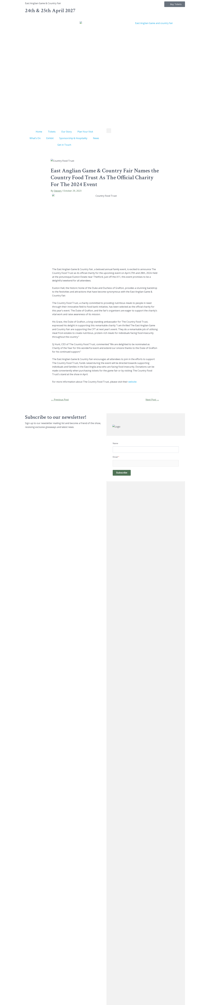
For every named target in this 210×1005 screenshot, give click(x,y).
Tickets (52, 131)
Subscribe (121, 472)
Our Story (66, 131)
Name (115, 443)
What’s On (35, 138)
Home (39, 131)
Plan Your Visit (85, 131)
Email (116, 457)
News (96, 138)
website (132, 381)
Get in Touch (64, 144)
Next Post (152, 399)
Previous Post (60, 399)
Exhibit (50, 138)
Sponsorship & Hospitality (73, 138)
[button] (108, 130)
